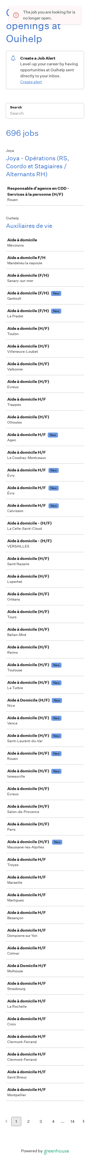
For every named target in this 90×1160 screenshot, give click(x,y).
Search (16, 107)
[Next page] (83, 1122)
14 (72, 1121)
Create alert (31, 82)
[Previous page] (6, 1122)
